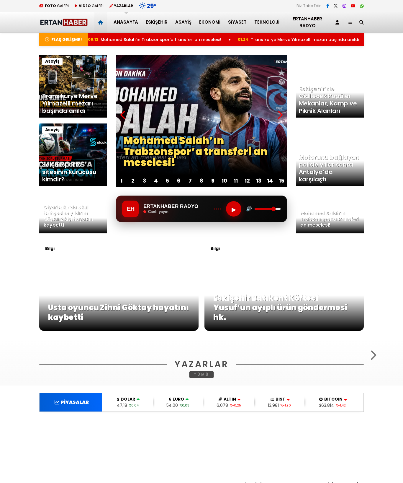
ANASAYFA (126, 22)
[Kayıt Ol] (338, 22)
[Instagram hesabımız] (344, 6)
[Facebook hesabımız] (327, 6)
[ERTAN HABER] (63, 23)
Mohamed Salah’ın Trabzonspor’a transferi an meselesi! (135, 40)
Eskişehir (157, 22)
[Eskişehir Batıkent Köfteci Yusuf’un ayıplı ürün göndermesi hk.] (284, 329)
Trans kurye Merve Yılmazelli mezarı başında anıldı (282, 40)
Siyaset (237, 22)
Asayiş (183, 22)
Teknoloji (266, 22)
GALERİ (57, 5)
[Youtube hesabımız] (353, 6)
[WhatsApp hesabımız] (362, 6)
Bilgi (50, 248)
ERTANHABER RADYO (307, 22)
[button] (101, 22)
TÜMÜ (201, 452)
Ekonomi (209, 22)
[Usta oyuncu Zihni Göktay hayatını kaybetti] (119, 329)
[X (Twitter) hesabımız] (336, 6)
